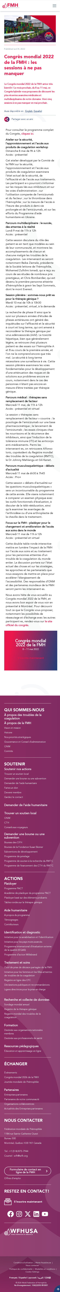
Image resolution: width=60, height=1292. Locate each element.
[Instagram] (19, 1214)
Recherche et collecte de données (26, 1000)
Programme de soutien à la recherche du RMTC (28, 861)
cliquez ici (27, 134)
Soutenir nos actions (17, 769)
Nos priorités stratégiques (17, 737)
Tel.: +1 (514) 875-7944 (16, 1151)
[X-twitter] (28, 1214)
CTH (6, 823)
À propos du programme (17, 915)
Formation (11, 1025)
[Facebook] (10, 1214)
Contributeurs (11, 924)
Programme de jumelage (17, 856)
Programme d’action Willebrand (20, 955)
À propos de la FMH (17, 723)
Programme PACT (13, 888)
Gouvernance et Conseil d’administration (25, 742)
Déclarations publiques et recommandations (27, 985)
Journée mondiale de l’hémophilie (21, 1082)
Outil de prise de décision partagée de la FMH (28, 967)
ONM (7, 747)
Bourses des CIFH (13, 842)
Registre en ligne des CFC (17, 980)
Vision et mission (12, 728)
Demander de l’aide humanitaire (20, 783)
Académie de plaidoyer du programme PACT (27, 893)
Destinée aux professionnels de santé (23, 1038)
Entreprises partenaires (16, 1095)
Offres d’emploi (12, 1178)
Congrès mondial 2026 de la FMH (21, 1077)
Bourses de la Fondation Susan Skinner (23, 847)
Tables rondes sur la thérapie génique (23, 902)
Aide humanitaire (15, 910)
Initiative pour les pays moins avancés (23, 942)
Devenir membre (12, 793)
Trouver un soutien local (16, 774)
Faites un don (11, 788)
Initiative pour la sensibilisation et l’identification (28, 937)
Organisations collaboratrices (19, 1104)
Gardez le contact (13, 797)
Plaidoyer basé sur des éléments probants (25, 898)
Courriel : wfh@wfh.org (16, 1156)
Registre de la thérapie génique (20, 1009)
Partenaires (11, 1090)
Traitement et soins (17, 962)
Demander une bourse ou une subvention (25, 779)
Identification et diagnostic (22, 932)
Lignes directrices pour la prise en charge (25, 989)
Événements (10, 1073)
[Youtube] (45, 1214)
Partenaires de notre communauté (21, 1099)
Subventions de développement (21, 852)
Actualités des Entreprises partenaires (23, 1109)
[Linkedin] (36, 1214)
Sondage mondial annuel (16, 1005)
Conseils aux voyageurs (16, 827)
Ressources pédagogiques (21, 1046)
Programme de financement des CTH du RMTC (28, 866)
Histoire (8, 733)
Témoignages (11, 920)
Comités (8, 751)
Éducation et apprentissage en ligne (22, 1051)
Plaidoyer (10, 883)
